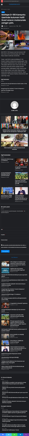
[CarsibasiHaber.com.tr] (14, 4)
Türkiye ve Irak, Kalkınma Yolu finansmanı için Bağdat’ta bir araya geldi (13, 361)
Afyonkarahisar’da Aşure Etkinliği (10, 357)
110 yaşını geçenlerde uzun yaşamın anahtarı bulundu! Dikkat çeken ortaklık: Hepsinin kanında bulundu (18, 323)
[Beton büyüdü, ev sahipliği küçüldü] (5, 336)
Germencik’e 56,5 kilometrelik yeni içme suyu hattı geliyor (16, 1)
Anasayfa (4, 9)
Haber (8, 9)
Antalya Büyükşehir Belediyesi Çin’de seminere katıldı (6, 174)
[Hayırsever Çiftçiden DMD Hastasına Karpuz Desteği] (21, 175)
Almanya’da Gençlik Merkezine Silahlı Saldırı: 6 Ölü (14, 83)
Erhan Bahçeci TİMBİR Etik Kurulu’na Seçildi (6, 196)
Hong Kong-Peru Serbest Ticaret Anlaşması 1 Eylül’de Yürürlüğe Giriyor (12, 289)
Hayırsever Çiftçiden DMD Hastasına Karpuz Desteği (21, 182)
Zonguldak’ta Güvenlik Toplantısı (21, 167)
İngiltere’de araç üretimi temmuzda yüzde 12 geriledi (17, 269)
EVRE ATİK (5, 26)
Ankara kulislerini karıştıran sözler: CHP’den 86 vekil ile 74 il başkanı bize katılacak (21, 197)
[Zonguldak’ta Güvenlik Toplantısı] (21, 162)
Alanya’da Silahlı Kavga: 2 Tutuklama (7, 159)
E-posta (3, 234)
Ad (2, 229)
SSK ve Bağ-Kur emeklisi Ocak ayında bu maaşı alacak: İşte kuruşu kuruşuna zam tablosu (17, 263)
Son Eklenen (14, 257)
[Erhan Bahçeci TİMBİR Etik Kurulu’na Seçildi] (7, 190)
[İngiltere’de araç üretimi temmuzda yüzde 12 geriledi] (5, 270)
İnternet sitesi (4, 239)
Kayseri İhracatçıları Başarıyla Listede (11, 353)
